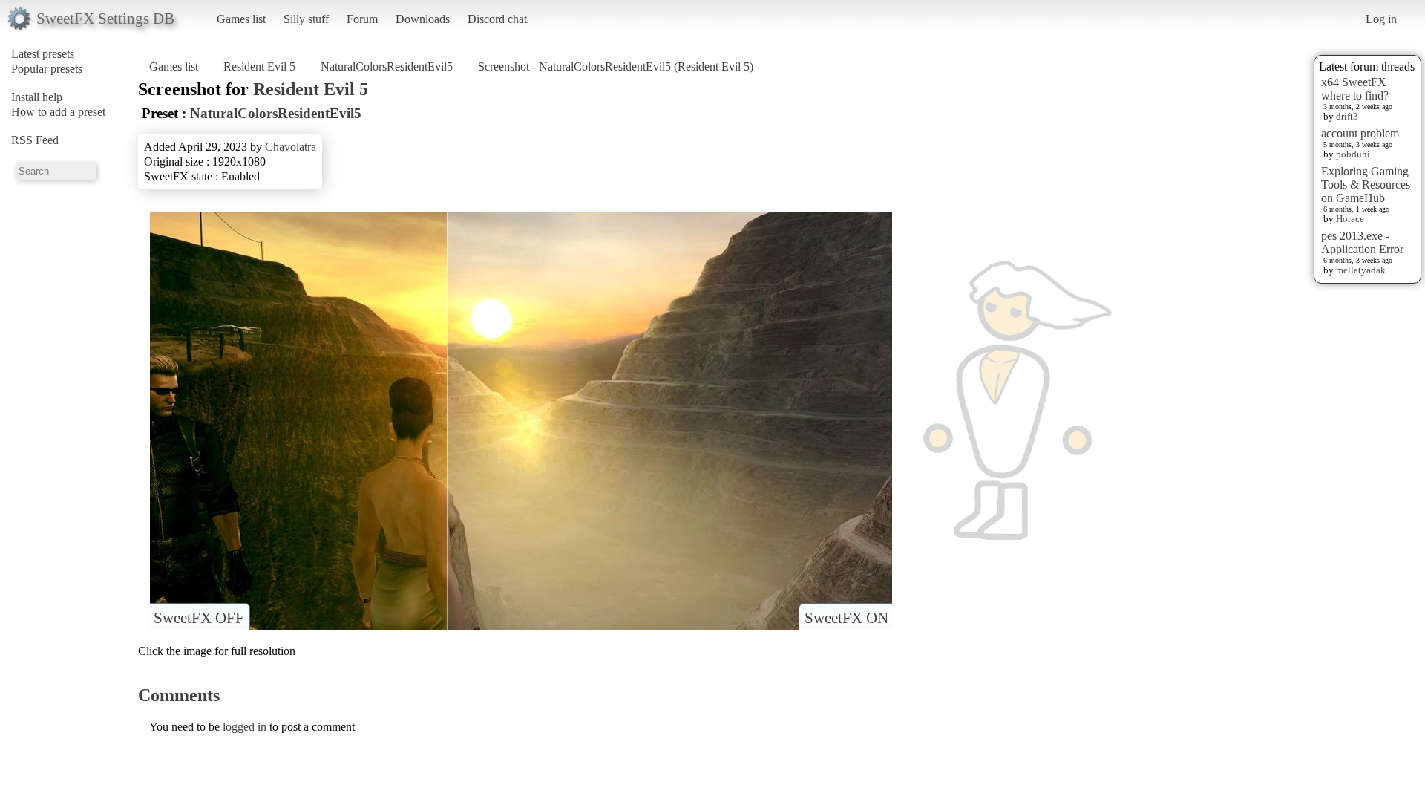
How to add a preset (58, 111)
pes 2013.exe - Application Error (1362, 242)
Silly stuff (306, 19)
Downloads (423, 19)
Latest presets (42, 54)
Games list (241, 19)
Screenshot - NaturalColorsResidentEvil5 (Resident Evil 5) (615, 66)
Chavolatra (290, 146)
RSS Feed (35, 140)
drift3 (1347, 116)
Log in (1381, 19)
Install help (36, 97)
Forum (362, 19)
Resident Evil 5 (259, 66)
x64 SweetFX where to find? (1355, 89)
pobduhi (1353, 154)
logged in (244, 726)
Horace (1350, 218)
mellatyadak (1361, 270)
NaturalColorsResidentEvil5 (387, 66)
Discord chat (497, 19)
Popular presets (46, 68)
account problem (1360, 133)
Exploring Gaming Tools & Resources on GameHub (1365, 184)
